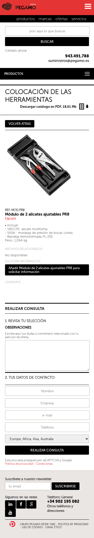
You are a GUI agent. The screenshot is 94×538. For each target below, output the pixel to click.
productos (26, 18)
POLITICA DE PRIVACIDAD (73, 524)
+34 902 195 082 (63, 501)
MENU (87, 6)
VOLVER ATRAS (20, 124)
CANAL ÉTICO (53, 527)
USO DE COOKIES (32, 527)
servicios (78, 18)
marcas (45, 18)
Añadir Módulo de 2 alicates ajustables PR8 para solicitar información (44, 270)
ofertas (61, 18)
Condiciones (44, 463)
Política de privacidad (19, 463)
